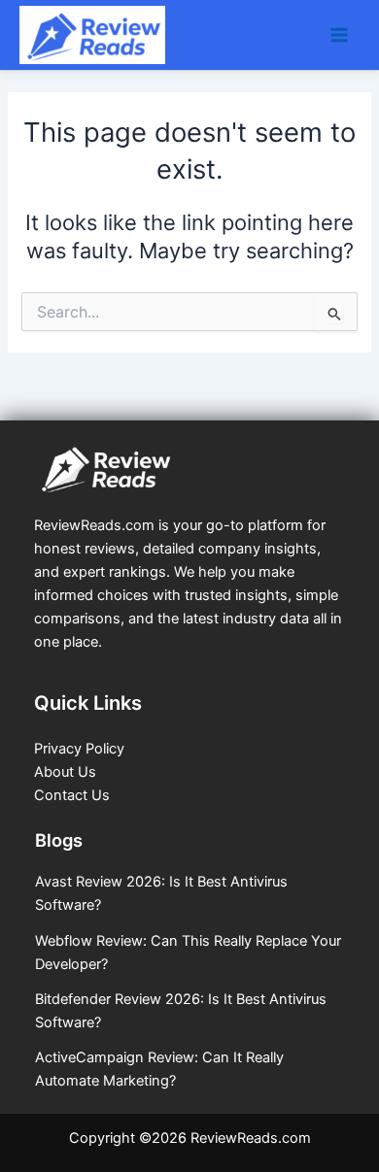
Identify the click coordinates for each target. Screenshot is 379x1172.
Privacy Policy (79, 748)
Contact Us (72, 795)
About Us (65, 772)
